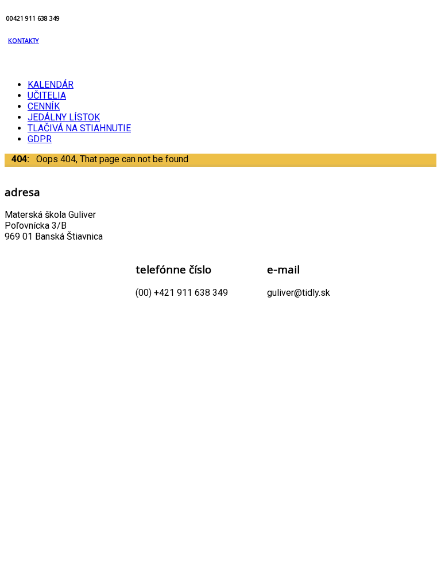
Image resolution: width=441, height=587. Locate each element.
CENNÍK (44, 106)
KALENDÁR (51, 84)
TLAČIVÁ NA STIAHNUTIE (79, 128)
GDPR (40, 139)
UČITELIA (47, 95)
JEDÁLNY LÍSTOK (64, 117)
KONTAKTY (23, 41)
